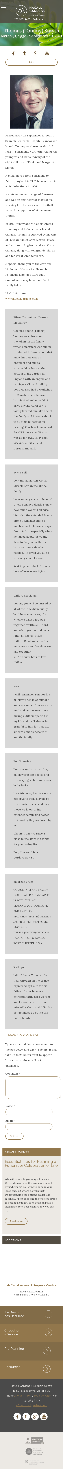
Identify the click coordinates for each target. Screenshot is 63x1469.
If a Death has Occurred (14, 1314)
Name (9, 1106)
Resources (12, 1367)
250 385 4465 (22, 1395)
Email (9, 1120)
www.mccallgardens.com (21, 298)
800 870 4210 (42, 1395)
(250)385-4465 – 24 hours (28, 19)
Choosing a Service (11, 1332)
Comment (12, 1073)
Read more (16, 1221)
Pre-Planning (14, 1348)
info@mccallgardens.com (31, 1405)
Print (31, 62)
